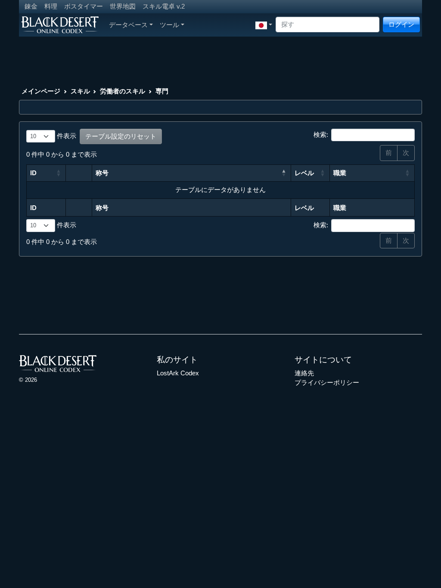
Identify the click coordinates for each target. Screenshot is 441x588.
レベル (304, 172)
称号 (102, 172)
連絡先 (304, 373)
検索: (321, 134)
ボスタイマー (83, 6)
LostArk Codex (178, 373)
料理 (50, 6)
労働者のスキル (122, 91)
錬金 (31, 6)
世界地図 (123, 6)
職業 (339, 172)
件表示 (65, 135)
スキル (80, 91)
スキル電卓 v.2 (164, 6)
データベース (128, 24)
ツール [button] (169, 24)
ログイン (401, 24)
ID (33, 172)
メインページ (41, 91)
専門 (161, 91)
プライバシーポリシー (327, 382)
